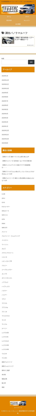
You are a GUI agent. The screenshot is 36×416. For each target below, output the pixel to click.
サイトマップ (18, 407)
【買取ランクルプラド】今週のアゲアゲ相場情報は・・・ (16, 166)
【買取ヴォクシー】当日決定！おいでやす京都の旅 (17, 161)
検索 (2, 58)
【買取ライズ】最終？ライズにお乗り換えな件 (15, 156)
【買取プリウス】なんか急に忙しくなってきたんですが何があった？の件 (18, 173)
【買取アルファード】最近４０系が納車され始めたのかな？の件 (18, 179)
